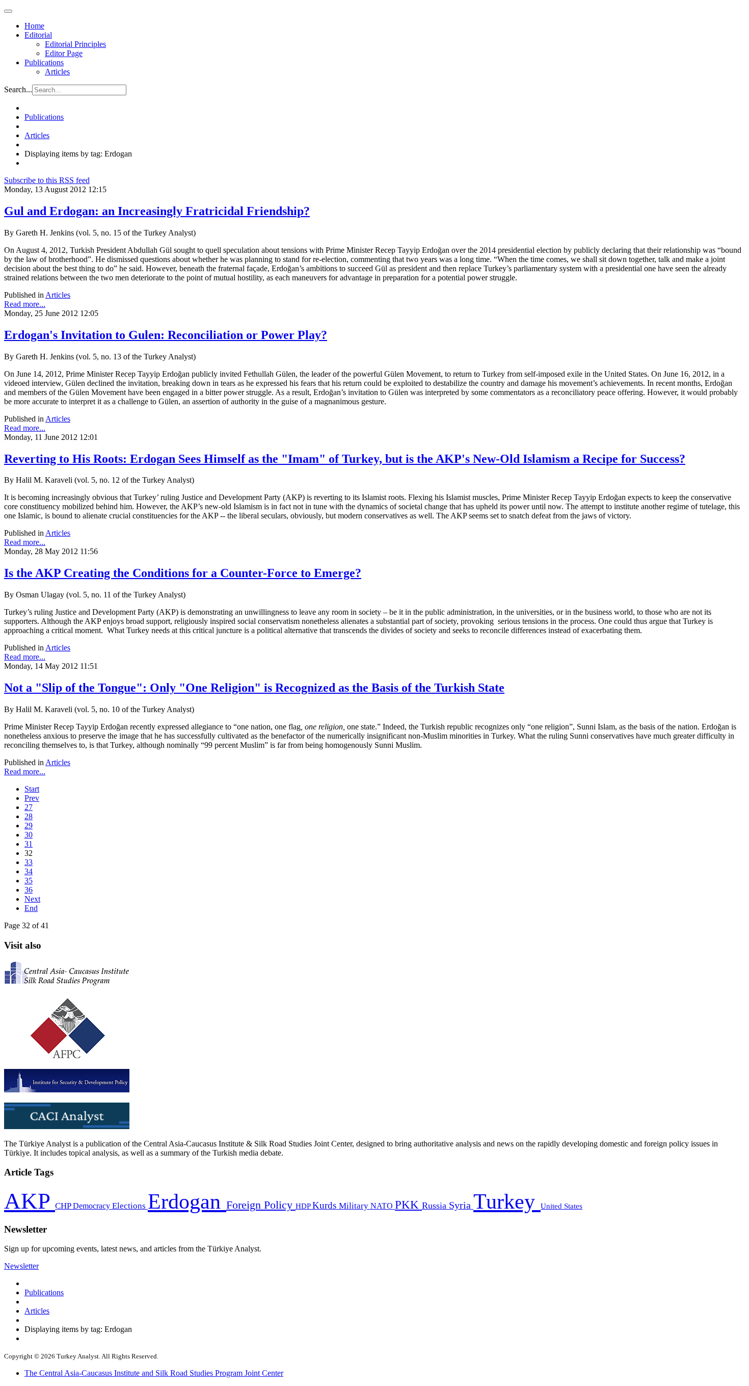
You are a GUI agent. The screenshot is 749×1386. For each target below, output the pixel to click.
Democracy (92, 1206)
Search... (18, 89)
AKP (29, 1201)
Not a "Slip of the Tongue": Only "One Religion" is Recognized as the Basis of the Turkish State (254, 687)
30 (28, 834)
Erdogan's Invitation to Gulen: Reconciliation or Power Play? (165, 335)
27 (28, 807)
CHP (64, 1206)
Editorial (38, 35)
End (31, 908)
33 (28, 862)
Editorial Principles (75, 44)
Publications (44, 62)
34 (28, 871)
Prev (31, 798)
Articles (57, 71)
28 (28, 816)
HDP (304, 1205)
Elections (130, 1206)
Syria (461, 1205)
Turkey (507, 1201)
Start (31, 788)
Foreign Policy (261, 1205)
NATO (382, 1205)
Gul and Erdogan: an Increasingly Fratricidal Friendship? (157, 211)
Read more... (24, 304)
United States (561, 1205)
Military (354, 1206)
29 (28, 825)
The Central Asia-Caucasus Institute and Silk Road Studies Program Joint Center (153, 1373)
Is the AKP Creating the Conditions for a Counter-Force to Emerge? (182, 573)
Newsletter (21, 1266)
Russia (435, 1205)
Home (34, 25)
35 (28, 880)
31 (28, 844)
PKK (408, 1204)
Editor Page (64, 53)
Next (32, 899)
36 (28, 889)
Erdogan (187, 1201)
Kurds (325, 1205)
